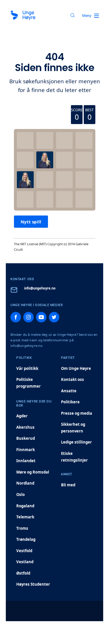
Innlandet (25, 460)
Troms (22, 528)
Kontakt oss (72, 379)
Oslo (20, 494)
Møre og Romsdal (32, 472)
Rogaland (25, 505)
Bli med (68, 485)
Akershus (25, 427)
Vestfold (24, 550)
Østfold (23, 573)
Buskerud (25, 438)
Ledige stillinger (76, 442)
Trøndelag (25, 539)
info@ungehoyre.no (40, 288)
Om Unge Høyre (76, 368)
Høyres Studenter (33, 584)
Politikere (70, 402)
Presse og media (76, 413)
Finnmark (25, 449)
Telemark (25, 517)
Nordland (25, 483)
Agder (22, 415)
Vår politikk (27, 368)
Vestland (24, 561)
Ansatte (68, 390)
